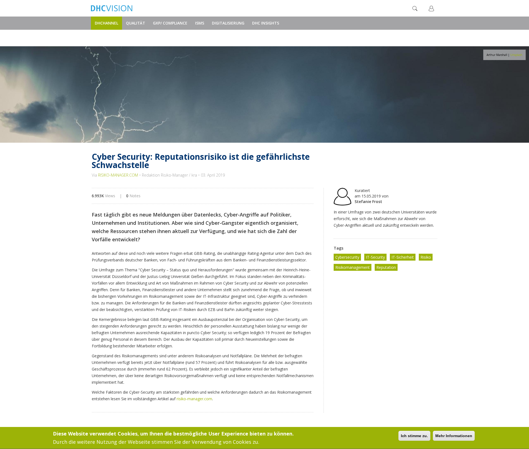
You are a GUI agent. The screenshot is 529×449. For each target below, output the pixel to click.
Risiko (425, 257)
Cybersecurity (347, 257)
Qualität (135, 23)
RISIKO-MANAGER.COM (118, 175)
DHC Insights (265, 23)
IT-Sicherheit (403, 257)
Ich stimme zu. (414, 436)
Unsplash (516, 55)
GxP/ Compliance (170, 23)
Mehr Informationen (453, 436)
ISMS (199, 23)
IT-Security (375, 257)
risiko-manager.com (194, 398)
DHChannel (106, 23)
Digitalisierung (228, 23)
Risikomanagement (352, 267)
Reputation (386, 267)
